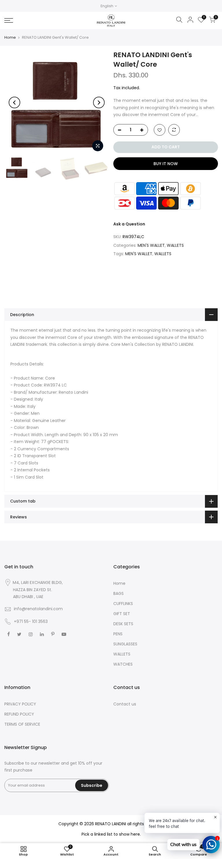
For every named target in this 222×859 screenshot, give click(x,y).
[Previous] (14, 102)
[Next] (99, 102)
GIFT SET (121, 614)
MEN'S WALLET (151, 245)
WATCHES (123, 664)
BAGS (118, 593)
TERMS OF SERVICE (22, 724)
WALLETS (175, 245)
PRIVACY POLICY (20, 704)
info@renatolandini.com (38, 609)
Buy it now (165, 164)
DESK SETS (123, 624)
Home (10, 37)
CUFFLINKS (123, 603)
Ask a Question (129, 224)
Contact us (124, 704)
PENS (118, 634)
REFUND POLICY (19, 714)
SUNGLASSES (125, 644)
